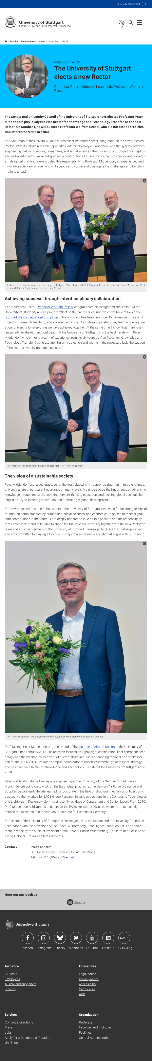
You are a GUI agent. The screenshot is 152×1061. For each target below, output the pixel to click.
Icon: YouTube (92, 938)
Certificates (87, 989)
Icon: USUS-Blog (124, 938)
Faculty (14, 41)
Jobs (8, 1032)
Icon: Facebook (28, 938)
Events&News (28, 41)
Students (11, 974)
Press (8, 1027)
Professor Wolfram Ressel (55, 307)
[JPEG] (76, 230)
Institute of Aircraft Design (96, 746)
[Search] (130, 22)
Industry (10, 989)
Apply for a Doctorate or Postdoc (27, 1037)
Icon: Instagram (44, 938)
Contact (79, 902)
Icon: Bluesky (60, 938)
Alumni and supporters (20, 984)
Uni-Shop (11, 1042)
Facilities (85, 1032)
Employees (12, 979)
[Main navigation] (139, 22)
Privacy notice (89, 979)
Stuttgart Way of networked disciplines (32, 317)
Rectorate (85, 1022)
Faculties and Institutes (95, 1027)
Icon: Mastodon (76, 938)
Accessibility (87, 984)
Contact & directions (19, 1022)
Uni (128, 3)
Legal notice (87, 974)
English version (6, 41)
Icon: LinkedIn (108, 938)
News (42, 41)
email (70, 857)
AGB (82, 994)
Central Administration (94, 1037)
